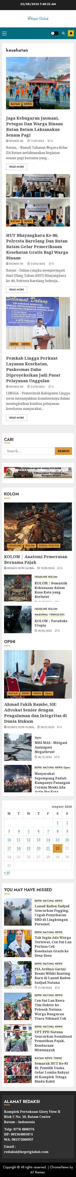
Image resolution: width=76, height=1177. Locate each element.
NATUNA (48, 767)
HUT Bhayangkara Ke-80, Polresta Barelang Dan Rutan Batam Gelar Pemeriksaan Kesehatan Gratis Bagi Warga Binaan (37, 247)
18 (18, 848)
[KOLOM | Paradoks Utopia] (18, 619)
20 (38, 848)
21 (48, 848)
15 (57, 840)
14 (48, 840)
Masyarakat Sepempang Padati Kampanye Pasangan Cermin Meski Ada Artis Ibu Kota (52, 782)
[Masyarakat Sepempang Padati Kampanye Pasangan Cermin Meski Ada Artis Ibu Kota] (18, 778)
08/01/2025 (47, 727)
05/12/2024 (45, 757)
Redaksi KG (16, 141)
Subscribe (71, 33)
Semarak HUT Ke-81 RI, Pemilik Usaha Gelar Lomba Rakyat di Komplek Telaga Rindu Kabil (52, 1072)
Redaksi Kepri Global (20, 568)
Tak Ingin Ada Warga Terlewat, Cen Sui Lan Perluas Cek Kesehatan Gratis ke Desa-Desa (53, 946)
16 (67, 840)
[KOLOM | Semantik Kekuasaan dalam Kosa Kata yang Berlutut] (18, 588)
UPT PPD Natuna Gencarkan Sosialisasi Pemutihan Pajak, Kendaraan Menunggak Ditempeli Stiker (53, 1043)
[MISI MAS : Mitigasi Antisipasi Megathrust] (18, 747)
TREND (57, 1058)
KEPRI (14, 344)
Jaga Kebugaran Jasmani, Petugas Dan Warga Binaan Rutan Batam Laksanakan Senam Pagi (34, 126)
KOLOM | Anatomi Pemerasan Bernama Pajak (35, 559)
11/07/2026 (37, 141)
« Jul (7, 872)
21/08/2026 (45, 988)
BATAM (15, 104)
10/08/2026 (48, 568)
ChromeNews (59, 1167)
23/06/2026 (38, 264)
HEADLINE (15, 545)
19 (28, 848)
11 (18, 840)
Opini (48, 693)
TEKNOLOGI (56, 614)
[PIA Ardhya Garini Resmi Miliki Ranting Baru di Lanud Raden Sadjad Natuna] (18, 975)
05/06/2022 (45, 631)
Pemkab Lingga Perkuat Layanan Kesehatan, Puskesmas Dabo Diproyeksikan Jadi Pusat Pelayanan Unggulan (33, 369)
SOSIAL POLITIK (49, 545)
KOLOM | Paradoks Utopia (51, 623)
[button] (4, 33)
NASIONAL (41, 614)
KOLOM (30, 545)
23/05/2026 (38, 387)
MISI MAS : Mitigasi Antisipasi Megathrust (51, 747)
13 (38, 840)
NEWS (28, 104)
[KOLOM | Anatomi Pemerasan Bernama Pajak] (38, 526)
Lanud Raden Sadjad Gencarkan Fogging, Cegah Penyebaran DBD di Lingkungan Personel (52, 915)
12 (28, 840)
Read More (16, 167)
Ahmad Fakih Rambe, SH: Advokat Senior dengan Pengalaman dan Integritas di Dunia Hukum (35, 713)
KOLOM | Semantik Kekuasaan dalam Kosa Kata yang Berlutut (51, 590)
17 (9, 848)
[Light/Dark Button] (55, 33)
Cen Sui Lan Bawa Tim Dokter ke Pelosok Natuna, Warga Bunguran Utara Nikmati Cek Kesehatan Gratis (50, 1011)
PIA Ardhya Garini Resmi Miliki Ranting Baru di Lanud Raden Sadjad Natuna (52, 976)
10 (9, 840)
